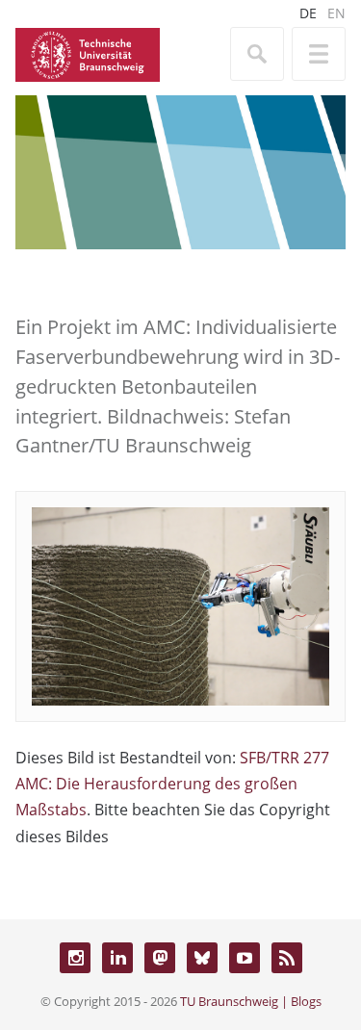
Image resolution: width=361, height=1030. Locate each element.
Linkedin (117, 957)
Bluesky (202, 957)
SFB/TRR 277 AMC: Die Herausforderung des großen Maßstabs (172, 783)
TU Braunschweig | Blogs (251, 1001)
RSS (286, 957)
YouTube (244, 957)
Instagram (75, 957)
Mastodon (159, 957)
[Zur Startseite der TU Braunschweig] (87, 53)
